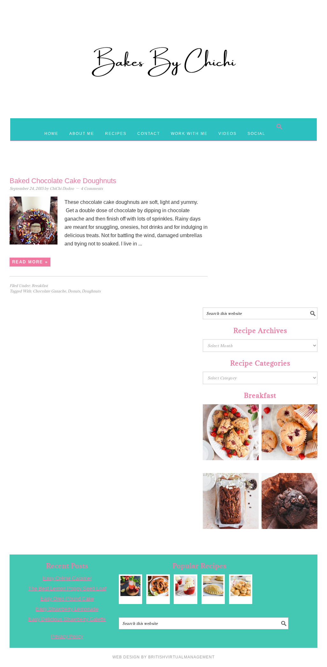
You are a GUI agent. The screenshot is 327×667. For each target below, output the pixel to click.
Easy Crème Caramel (66, 578)
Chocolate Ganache (49, 291)
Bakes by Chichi (163, 34)
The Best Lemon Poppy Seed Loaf (67, 588)
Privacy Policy (67, 636)
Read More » (30, 262)
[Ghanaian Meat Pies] (213, 586)
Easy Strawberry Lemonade (66, 609)
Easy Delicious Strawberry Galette (67, 619)
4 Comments (92, 188)
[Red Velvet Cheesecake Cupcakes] (185, 586)
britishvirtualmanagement (181, 657)
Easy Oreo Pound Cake (67, 598)
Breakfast (40, 285)
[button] (279, 126)
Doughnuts (91, 291)
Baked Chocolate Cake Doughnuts (63, 181)
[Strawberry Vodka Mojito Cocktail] (130, 586)
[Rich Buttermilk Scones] (241, 586)
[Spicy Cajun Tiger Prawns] (158, 586)
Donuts (74, 291)
